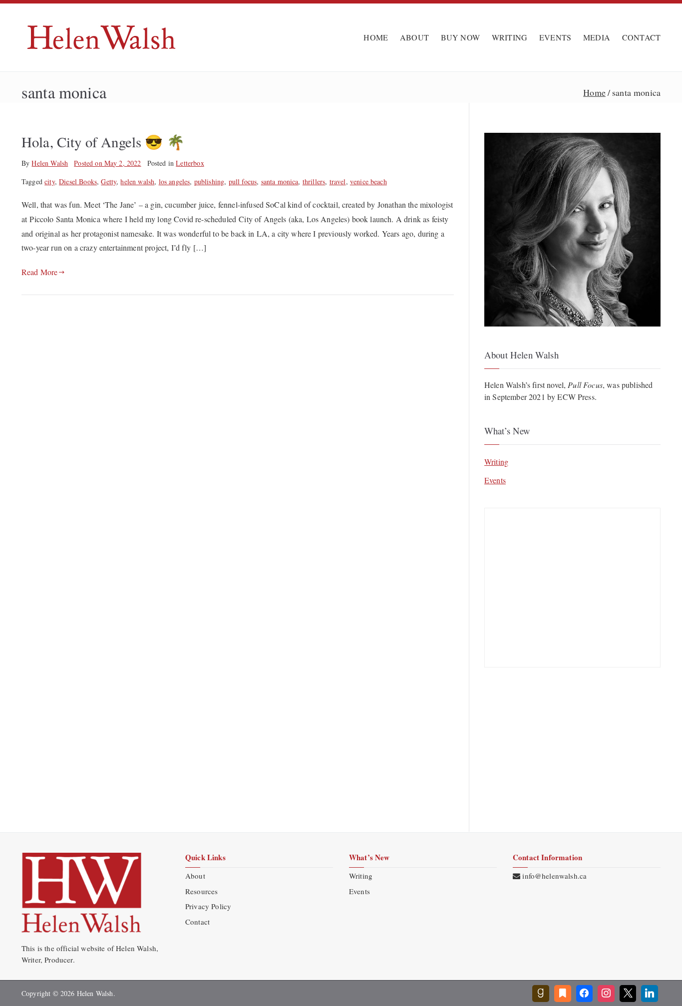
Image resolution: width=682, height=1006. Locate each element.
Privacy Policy (208, 906)
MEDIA (596, 37)
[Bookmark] (563, 994)
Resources (201, 891)
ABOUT (414, 37)
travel (338, 181)
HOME (375, 37)
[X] (628, 994)
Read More (39, 272)
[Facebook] (585, 994)
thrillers (314, 181)
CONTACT (641, 37)
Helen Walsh (49, 163)
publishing (209, 181)
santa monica (280, 181)
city (49, 181)
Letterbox (190, 163)
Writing (496, 461)
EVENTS (555, 37)
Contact (197, 922)
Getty (108, 181)
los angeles (174, 181)
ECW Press (575, 396)
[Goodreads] (541, 994)
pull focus (243, 181)
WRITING (509, 37)
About (195, 876)
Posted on (107, 163)
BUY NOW (460, 37)
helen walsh (137, 181)
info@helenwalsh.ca (554, 876)
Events (495, 480)
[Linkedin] (650, 994)
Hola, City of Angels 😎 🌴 (103, 141)
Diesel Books (78, 181)
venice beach (368, 181)
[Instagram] (606, 994)
